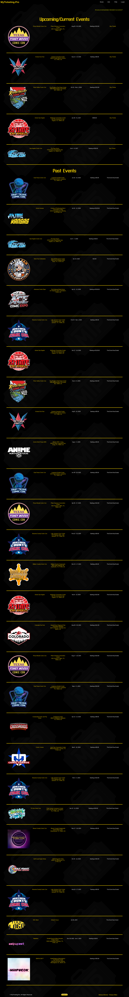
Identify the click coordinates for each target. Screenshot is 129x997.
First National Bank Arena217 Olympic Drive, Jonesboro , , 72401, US (58, 291)
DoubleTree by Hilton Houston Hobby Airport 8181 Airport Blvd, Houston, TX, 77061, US (55, 940)
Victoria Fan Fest (39, 56)
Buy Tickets (113, 26)
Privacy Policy (113, 994)
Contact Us (64, 994)
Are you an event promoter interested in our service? (109, 10)
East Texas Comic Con (40, 177)
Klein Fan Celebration (40, 258)
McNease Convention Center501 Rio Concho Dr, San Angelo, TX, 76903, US (58, 119)
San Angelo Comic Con (36, 148)
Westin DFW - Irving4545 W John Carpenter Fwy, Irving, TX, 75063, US (58, 443)
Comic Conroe (40, 747)
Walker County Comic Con (40, 564)
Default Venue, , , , (55, 920)
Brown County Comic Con (40, 828)
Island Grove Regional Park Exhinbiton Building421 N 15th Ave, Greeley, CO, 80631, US (58, 627)
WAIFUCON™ (40, 958)
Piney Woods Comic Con (39, 26)
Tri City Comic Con (36, 808)
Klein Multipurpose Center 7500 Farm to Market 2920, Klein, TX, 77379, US (58, 260)
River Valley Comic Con (39, 87)
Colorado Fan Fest (40, 625)
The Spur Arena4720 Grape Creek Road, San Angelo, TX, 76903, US (55, 150)
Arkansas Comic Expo (40, 289)
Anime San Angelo (40, 118)
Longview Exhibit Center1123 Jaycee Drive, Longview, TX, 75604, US (58, 179)
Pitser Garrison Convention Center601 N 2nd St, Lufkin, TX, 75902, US (58, 28)
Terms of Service (103, 994)
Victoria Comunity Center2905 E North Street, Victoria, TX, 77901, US (58, 58)
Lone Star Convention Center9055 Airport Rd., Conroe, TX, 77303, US (58, 749)
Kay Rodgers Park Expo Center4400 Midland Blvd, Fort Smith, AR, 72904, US (58, 89)
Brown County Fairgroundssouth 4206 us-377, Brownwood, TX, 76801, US (58, 830)
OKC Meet (36, 920)
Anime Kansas (40, 208)
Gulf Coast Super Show (40, 859)
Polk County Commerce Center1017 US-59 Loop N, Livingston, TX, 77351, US (54, 810)
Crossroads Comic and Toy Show (40, 717)
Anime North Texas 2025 (39, 442)
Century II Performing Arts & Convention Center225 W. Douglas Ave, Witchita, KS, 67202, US (58, 210)
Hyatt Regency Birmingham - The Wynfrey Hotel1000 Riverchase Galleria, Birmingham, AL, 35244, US (58, 960)
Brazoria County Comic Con (39, 320)
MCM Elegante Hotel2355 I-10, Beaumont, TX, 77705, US (58, 860)
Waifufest (35, 938)
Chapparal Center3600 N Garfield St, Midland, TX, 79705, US (58, 718)
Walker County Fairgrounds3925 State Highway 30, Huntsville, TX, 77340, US (58, 565)
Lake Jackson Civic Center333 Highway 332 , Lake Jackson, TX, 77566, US (58, 321)
